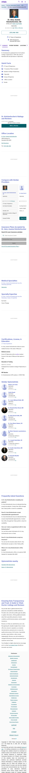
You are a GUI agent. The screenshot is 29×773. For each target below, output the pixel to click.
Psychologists (14, 706)
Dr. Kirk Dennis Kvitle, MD (15, 415)
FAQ (14, 728)
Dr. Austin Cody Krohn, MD (15, 448)
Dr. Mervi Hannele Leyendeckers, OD (17, 431)
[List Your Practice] (22, 2)
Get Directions (5, 143)
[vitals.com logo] (4, 1)
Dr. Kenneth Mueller (13, 455)
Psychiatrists (14, 704)
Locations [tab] (23, 45)
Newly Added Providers (14, 717)
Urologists (14, 711)
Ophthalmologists (14, 689)
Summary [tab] (5, 45)
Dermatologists (14, 667)
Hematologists (14, 678)
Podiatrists (14, 702)
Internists (14, 680)
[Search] (19, 2)
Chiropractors (14, 662)
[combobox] (13, 235)
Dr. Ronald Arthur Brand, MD (15, 408)
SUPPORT (14, 725)
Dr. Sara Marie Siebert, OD (15, 423)
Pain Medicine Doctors (14, 695)
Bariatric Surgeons (14, 658)
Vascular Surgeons (14, 713)
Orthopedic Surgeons (14, 693)
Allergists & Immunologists (14, 656)
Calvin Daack (11, 392)
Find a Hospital (14, 719)
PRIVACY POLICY (13, 735)
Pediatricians (14, 697)
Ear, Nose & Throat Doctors (14, 669)
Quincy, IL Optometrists (7, 567)
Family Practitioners (14, 673)
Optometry (4, 287)
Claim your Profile (17, 23)
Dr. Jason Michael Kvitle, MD (16, 400)
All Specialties (14, 715)
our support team (13, 645)
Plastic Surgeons (14, 700)
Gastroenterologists (14, 675)
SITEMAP (13, 732)
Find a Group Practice (13, 722)
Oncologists (14, 686)
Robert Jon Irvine (13, 384)
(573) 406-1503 (7, 146)
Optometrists (14, 691)
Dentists (14, 664)
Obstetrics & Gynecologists (14, 684)
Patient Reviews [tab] (14, 45)
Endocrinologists (13, 671)
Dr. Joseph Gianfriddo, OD (15, 440)
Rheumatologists (14, 708)
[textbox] (13, 235)
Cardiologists (14, 660)
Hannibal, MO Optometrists (8, 564)
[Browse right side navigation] (25, 2)
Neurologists (14, 682)
